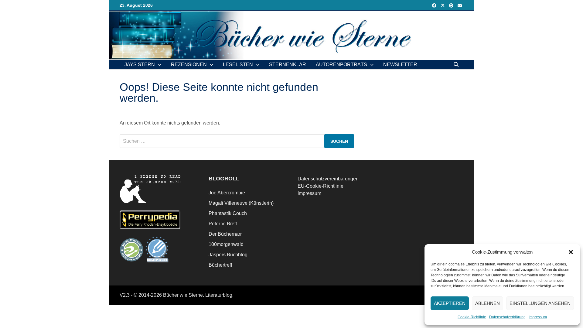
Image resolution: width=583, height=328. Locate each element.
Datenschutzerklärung (507, 317)
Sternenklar (287, 64)
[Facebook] (435, 5)
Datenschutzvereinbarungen (328, 178)
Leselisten (238, 64)
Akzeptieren (449, 303)
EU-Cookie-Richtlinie (320, 186)
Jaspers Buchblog (228, 254)
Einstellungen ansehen (540, 303)
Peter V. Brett (223, 223)
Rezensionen (189, 64)
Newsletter (400, 64)
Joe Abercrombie (227, 192)
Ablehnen (487, 303)
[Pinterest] (452, 5)
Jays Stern (139, 64)
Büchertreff (220, 265)
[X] (443, 5)
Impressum (538, 317)
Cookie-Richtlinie (472, 317)
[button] (571, 252)
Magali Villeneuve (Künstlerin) (241, 203)
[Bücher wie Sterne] (291, 35)
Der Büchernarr (225, 234)
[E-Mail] (459, 5)
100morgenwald (226, 244)
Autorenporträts (341, 64)
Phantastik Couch (228, 213)
